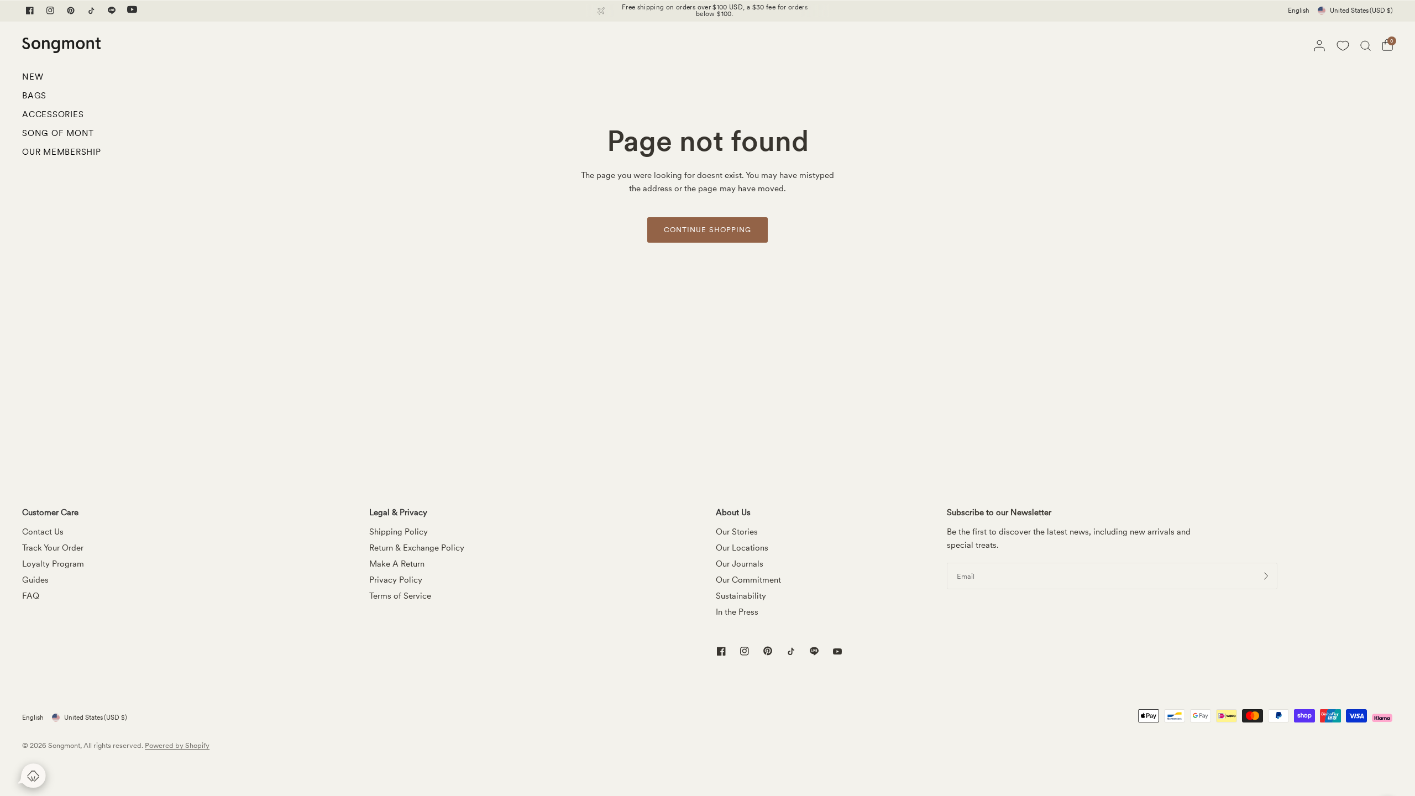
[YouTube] (132, 10)
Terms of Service (400, 596)
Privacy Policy (395, 580)
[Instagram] (50, 10)
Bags (34, 96)
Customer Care (50, 513)
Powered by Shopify (177, 745)
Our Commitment (748, 580)
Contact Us (43, 532)
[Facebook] (29, 10)
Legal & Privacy (398, 513)
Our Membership (61, 152)
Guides (35, 580)
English (1298, 10)
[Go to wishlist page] (1342, 45)
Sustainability (741, 596)
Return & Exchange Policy (416, 548)
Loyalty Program (53, 564)
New (32, 77)
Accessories (52, 114)
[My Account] (1319, 45)
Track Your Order (52, 548)
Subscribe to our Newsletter (999, 513)
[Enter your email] (1266, 576)
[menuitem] (61, 79)
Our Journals (739, 564)
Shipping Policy (398, 532)
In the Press (737, 612)
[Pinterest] (70, 10)
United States (1361, 10)
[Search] (1365, 45)
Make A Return (396, 564)
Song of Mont (58, 133)
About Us (733, 513)
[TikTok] (91, 10)
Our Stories (737, 532)
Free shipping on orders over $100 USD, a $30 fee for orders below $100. (715, 10)
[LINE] (111, 10)
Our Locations (742, 548)
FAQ (30, 596)
